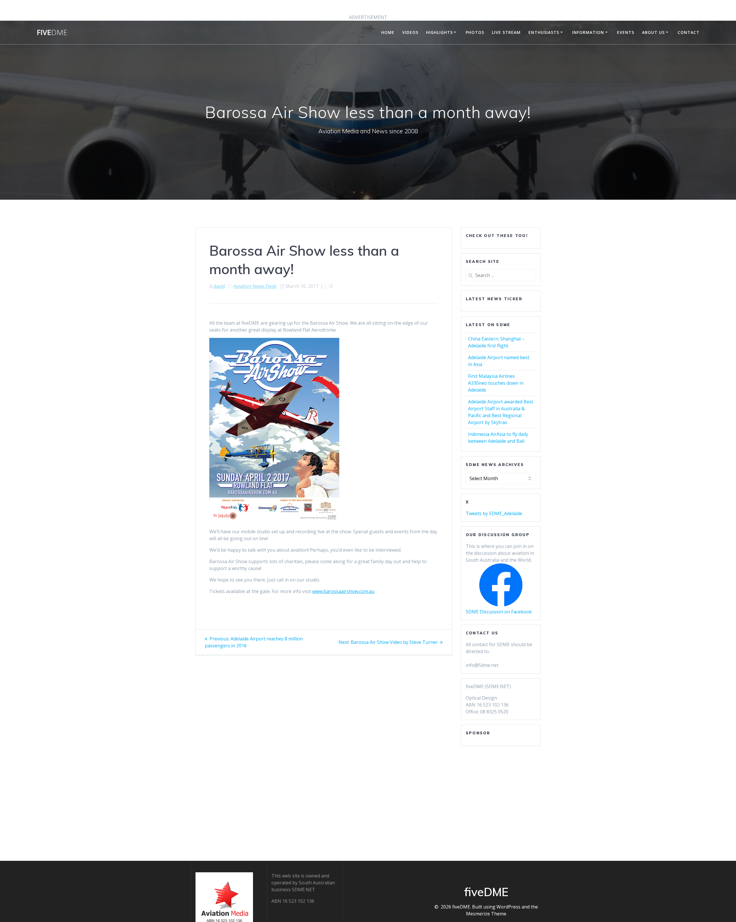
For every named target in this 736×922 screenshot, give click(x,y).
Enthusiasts (543, 32)
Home (387, 32)
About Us (653, 32)
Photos (475, 32)
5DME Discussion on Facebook (499, 612)
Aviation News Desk (255, 286)
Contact (688, 32)
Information (588, 32)
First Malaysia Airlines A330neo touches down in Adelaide (496, 383)
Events (625, 32)
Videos (410, 32)
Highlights (439, 32)
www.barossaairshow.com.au (343, 591)
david (219, 286)
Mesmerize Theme (486, 914)
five (52, 32)
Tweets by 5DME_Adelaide (494, 513)
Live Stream (506, 32)
